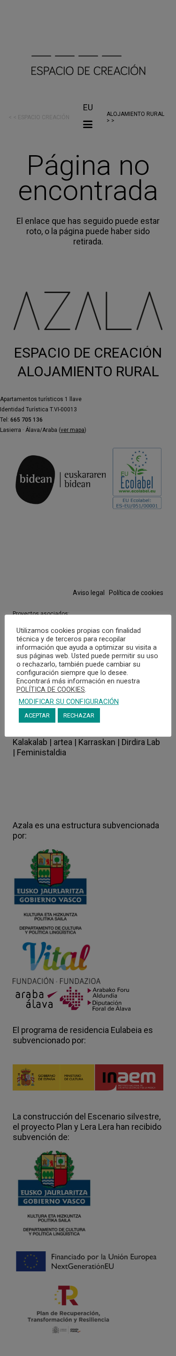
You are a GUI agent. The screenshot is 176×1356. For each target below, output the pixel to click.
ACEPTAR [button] (37, 715)
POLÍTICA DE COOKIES (50, 689)
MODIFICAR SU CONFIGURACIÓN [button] (69, 701)
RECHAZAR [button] (78, 715)
